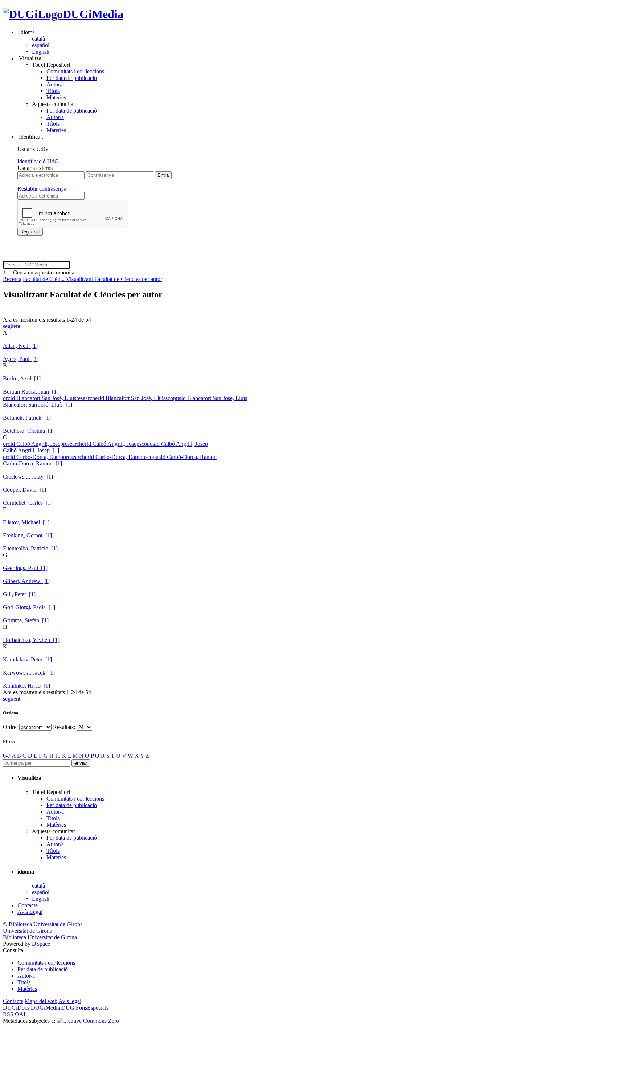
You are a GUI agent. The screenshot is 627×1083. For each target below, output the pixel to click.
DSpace (41, 944)
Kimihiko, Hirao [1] (26, 686)
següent (11, 326)
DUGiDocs (16, 1008)
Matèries (56, 97)
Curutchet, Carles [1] (27, 503)
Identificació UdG (38, 161)
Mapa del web (41, 1001)
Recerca (12, 279)
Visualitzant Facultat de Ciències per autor (114, 279)
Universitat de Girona (27, 931)
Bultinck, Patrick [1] (27, 418)
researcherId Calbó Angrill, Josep (101, 444)
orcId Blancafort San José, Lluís (39, 398)
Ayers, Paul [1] (21, 359)
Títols (53, 91)
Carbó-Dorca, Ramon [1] (32, 463)
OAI (20, 1014)
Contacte (27, 905)
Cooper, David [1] (24, 489)
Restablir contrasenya (41, 189)
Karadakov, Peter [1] (27, 659)
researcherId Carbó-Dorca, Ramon (105, 457)
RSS (8, 1014)
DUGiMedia (93, 14)
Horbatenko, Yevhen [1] (31, 640)
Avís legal (69, 1001)
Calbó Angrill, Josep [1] (31, 450)
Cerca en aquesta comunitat (43, 272)
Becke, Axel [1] (22, 378)
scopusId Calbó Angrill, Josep (173, 444)
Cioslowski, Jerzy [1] (28, 476)
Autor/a (55, 84)
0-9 (7, 756)
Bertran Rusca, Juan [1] (30, 391)
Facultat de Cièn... (44, 279)
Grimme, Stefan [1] (26, 620)
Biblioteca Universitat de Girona (46, 924)
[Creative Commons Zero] (88, 1021)
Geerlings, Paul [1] (25, 568)
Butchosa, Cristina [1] (28, 431)
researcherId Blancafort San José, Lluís (120, 398)
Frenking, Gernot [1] (27, 535)
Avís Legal (29, 912)
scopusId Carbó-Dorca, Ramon (181, 457)
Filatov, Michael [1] (26, 522)
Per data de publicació (71, 78)
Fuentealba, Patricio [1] (30, 548)
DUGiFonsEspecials (84, 1008)
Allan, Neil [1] (20, 346)
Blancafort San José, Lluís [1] (37, 405)
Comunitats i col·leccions (75, 71)
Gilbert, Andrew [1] (26, 581)
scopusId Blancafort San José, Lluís (206, 398)
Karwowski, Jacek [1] (29, 672)
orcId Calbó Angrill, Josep (33, 444)
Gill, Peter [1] (19, 594)
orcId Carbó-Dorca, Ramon (34, 457)
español (40, 45)
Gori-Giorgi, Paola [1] (29, 607)
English (40, 52)
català (38, 39)
